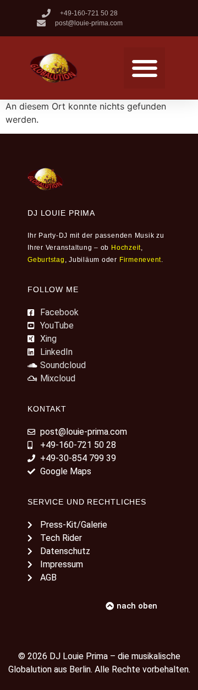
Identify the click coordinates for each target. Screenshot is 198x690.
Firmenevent (140, 260)
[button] (144, 68)
